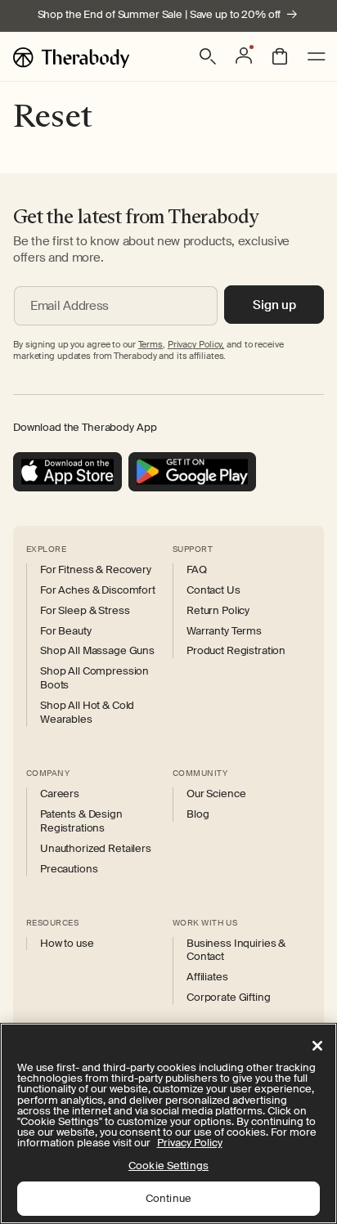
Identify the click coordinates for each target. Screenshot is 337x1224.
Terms (150, 344)
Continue (168, 1198)
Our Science (215, 793)
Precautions (68, 869)
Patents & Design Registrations (81, 821)
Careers (59, 793)
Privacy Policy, (196, 344)
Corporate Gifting (228, 997)
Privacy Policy (189, 1143)
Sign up (274, 305)
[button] (208, 56)
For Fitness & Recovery (95, 569)
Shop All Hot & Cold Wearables (87, 712)
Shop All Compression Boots (94, 678)
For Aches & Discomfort (97, 590)
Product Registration (235, 650)
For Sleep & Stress (84, 610)
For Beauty (66, 631)
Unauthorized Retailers (95, 848)
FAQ (196, 569)
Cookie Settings (168, 1165)
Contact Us (213, 590)
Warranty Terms (224, 631)
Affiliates (207, 977)
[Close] (317, 1046)
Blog (197, 814)
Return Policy (217, 610)
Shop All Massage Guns (97, 650)
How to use (67, 943)
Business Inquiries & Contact (235, 950)
